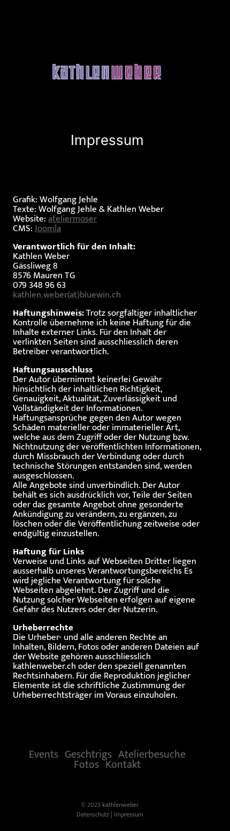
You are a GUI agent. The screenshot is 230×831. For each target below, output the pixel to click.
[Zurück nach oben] (200, 812)
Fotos (86, 765)
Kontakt (123, 765)
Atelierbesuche (152, 754)
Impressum (128, 814)
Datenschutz (92, 814)
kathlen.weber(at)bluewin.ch (67, 294)
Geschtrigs (88, 754)
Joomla (48, 228)
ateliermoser (72, 218)
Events (43, 754)
